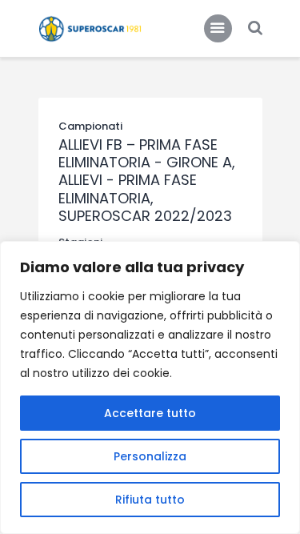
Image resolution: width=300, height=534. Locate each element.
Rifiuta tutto (150, 500)
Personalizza (150, 456)
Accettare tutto (150, 413)
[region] (150, 387)
